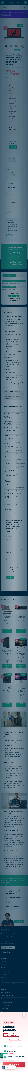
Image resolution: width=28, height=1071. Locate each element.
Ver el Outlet (14, 1064)
